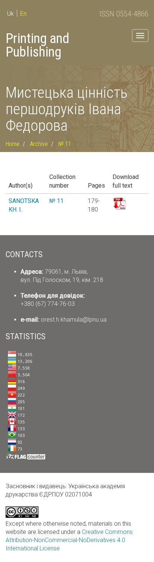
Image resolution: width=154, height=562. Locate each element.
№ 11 (64, 144)
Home (12, 144)
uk (10, 13)
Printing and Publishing (37, 45)
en (23, 13)
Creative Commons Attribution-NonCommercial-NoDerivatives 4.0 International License (69, 540)
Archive (39, 144)
